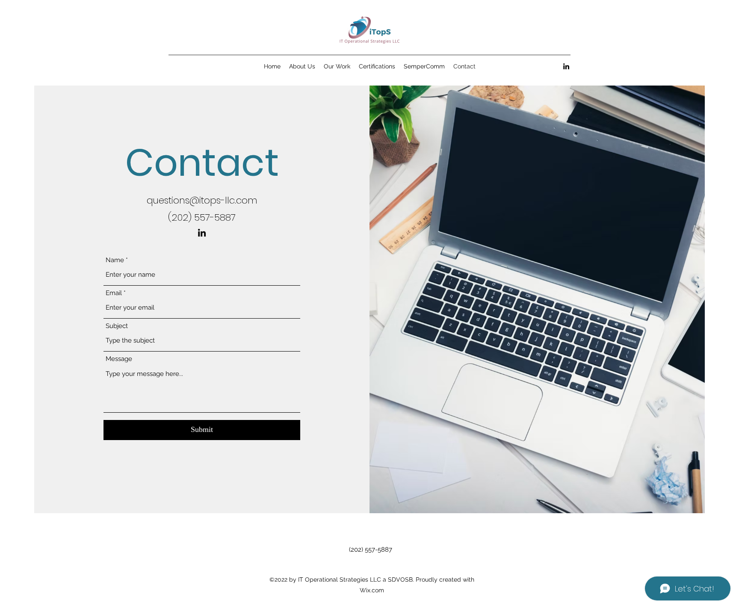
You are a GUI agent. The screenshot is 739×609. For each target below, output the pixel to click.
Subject (117, 326)
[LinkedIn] (566, 66)
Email (114, 293)
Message (119, 359)
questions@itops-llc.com (202, 200)
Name (115, 260)
